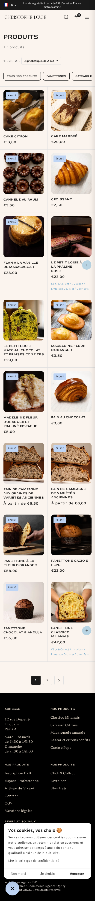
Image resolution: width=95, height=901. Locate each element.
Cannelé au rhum (20, 199)
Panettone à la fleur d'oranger (20, 563)
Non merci (18, 873)
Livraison (58, 781)
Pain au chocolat (68, 417)
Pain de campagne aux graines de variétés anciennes (23, 493)
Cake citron (15, 136)
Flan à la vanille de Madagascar (21, 265)
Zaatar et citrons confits (70, 740)
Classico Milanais (65, 717)
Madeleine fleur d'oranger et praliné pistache (20, 421)
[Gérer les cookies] (12, 888)
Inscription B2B (18, 773)
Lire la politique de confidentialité (33, 861)
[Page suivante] (59, 680)
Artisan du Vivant (19, 788)
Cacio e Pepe (60, 747)
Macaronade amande (67, 732)
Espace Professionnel (22, 781)
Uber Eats (58, 788)
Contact (11, 796)
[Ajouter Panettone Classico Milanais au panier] (87, 630)
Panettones (56, 76)
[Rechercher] (66, 17)
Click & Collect (62, 773)
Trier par (11, 61)
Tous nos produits (22, 76)
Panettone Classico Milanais (62, 632)
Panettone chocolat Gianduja (22, 630)
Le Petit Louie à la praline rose (66, 266)
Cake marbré (64, 136)
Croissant (61, 199)
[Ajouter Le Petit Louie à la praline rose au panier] (87, 265)
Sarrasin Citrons (64, 725)
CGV (9, 803)
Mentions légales (18, 811)
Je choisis (47, 873)
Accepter (77, 873)
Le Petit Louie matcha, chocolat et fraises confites (23, 350)
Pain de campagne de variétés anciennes (68, 493)
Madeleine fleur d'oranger (68, 348)
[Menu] (86, 17)
